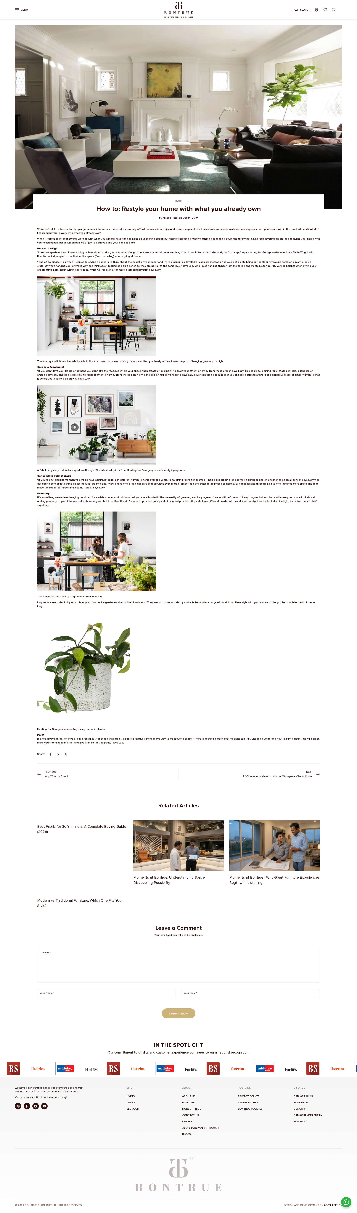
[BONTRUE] (178, 10)
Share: (41, 754)
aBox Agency (333, 1205)
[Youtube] (44, 1106)
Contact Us (190, 1115)
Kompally (300, 1121)
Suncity (299, 1108)
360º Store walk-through (200, 1127)
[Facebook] (51, 754)
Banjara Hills (303, 1096)
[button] (333, 9)
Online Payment (249, 1102)
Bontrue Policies (250, 1108)
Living (130, 1096)
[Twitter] (65, 754)
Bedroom (132, 1108)
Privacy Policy (248, 1096)
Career (187, 1121)
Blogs (186, 1134)
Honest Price (191, 1108)
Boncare (188, 1102)
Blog (178, 201)
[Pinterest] (58, 754)
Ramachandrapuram (308, 1115)
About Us (188, 1096)
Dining (130, 1102)
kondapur (301, 1102)
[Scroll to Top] (349, 1192)
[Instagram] (35, 1106)
